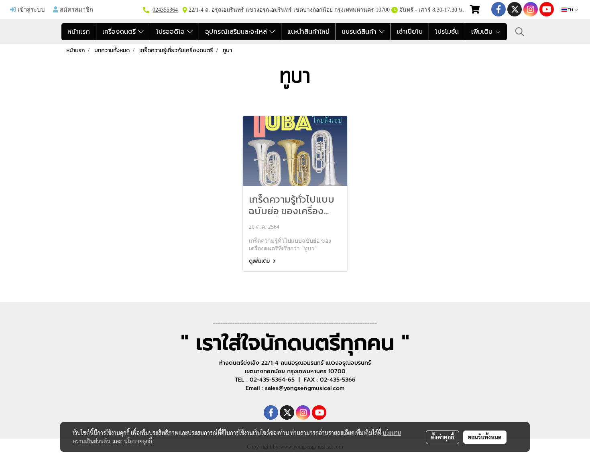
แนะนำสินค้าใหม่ (308, 32)
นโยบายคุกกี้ (138, 441)
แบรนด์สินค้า (360, 32)
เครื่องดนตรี (120, 32)
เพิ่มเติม (483, 32)
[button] (520, 31)
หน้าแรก (78, 32)
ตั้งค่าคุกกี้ (442, 437)
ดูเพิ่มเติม (260, 261)
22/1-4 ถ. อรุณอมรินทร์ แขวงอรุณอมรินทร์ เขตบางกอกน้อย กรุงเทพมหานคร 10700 (288, 10)
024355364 (165, 10)
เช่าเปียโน (410, 32)
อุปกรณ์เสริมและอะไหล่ (237, 32)
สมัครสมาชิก (75, 9)
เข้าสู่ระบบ (30, 9)
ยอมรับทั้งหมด (485, 437)
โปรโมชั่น (447, 32)
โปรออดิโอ (171, 32)
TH (570, 9)
